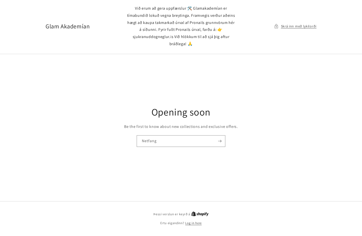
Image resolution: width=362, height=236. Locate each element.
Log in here (193, 223)
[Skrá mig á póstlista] (219, 141)
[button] (295, 26)
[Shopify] (200, 214)
